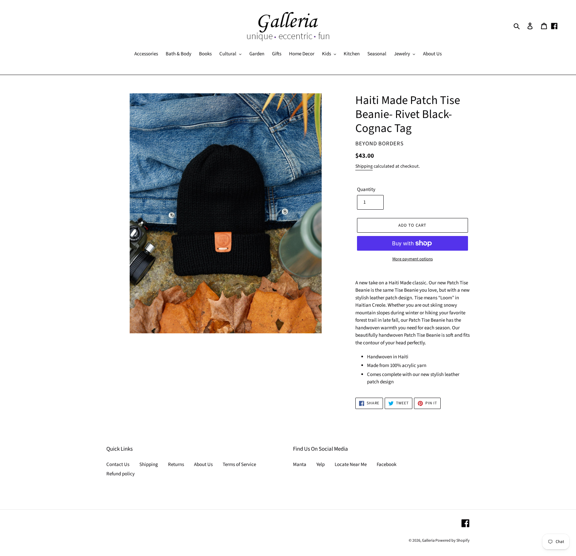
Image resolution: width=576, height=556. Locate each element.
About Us (203, 464)
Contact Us (117, 464)
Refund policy (120, 473)
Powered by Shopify (452, 540)
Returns (176, 464)
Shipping (364, 166)
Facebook (386, 464)
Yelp (320, 464)
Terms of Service (239, 464)
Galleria (428, 540)
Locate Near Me (351, 464)
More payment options (412, 259)
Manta (299, 464)
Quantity (366, 189)
